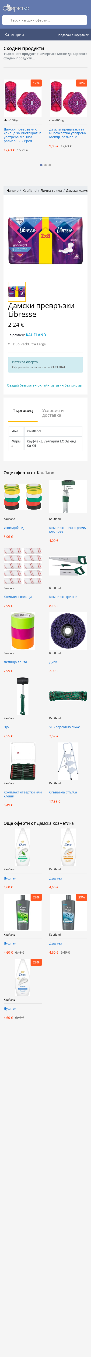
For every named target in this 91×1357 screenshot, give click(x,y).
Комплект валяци (18, 597)
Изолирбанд (14, 528)
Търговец (23, 410)
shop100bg (11, 120)
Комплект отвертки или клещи (23, 794)
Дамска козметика (55, 823)
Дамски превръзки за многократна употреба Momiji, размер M (67, 133)
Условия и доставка (53, 413)
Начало (12, 190)
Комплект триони (63, 597)
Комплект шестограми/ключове (67, 530)
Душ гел (10, 878)
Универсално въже (64, 727)
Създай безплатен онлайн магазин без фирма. (45, 385)
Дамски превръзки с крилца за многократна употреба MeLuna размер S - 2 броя (23, 135)
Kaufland (30, 190)
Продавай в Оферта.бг (72, 35)
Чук (6, 727)
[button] (41, 165)
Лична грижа (51, 190)
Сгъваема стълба (63, 792)
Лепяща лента (15, 662)
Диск (53, 662)
